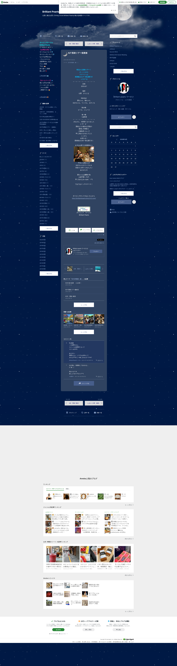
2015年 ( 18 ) (43, 191)
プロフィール (119, 100)
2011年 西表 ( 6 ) (45, 218)
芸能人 (67, 488)
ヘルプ (132, 641)
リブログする (99, 230)
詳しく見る (88, 629)
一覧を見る (123, 71)
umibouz (112, 49)
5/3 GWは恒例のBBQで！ (47, 116)
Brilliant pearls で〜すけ (123, 97)
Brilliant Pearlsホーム (116, 46)
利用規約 (95, 641)
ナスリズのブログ (115, 181)
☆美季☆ (71, 376)
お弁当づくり (49, 512)
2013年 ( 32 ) (44, 206)
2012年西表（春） (72, 62)
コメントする (85, 383)
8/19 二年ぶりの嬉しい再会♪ (48, 130)
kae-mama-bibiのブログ (117, 178)
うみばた (112, 66)
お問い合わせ (87, 641)
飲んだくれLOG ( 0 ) (46, 156)
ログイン (171, 2)
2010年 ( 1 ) (43, 223)
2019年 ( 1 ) (43, 162)
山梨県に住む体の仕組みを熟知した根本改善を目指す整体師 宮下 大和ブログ (123, 185)
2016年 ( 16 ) (43, 180)
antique (112, 60)
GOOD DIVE (113, 63)
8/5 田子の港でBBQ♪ (46, 137)
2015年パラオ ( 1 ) (45, 188)
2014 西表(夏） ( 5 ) (46, 194)
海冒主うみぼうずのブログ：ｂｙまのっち (122, 188)
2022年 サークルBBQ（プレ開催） (48, 108)
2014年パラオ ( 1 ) (45, 197)
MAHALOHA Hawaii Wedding (118, 55)
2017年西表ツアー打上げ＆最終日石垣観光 (49, 123)
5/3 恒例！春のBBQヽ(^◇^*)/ (48, 140)
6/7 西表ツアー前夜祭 (77, 53)
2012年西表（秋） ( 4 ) (46, 209)
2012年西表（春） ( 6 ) (46, 212)
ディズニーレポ (79, 512)
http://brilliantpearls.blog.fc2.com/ (84, 198)
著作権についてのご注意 (119, 212)
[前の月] (116, 139)
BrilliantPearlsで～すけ (75, 360)
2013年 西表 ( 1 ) (45, 203)
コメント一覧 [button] (101, 234)
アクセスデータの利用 (105, 641)
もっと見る (84, 305)
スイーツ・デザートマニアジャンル (55, 488)
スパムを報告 (77, 641)
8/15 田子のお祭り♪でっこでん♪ (48, 134)
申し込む (118, 629)
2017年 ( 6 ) (43, 171)
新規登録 (162, 2)
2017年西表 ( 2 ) (44, 168)
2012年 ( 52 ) (43, 215)
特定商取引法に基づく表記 (120, 641)
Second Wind (114, 52)
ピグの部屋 (128, 100)
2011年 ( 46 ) (43, 221)
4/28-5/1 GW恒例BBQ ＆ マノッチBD (49, 112)
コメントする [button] (86, 230)
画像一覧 (73, 36)
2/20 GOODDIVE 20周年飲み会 (49, 119)
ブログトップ (46, 36)
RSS (113, 209)
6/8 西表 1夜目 (74, 43)
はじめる (58, 629)
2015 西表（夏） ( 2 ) (46, 186)
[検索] (135, 36)
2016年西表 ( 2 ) (44, 174)
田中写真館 (113, 57)
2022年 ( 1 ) (43, 159)
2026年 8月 (123, 139)
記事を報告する (100, 243)
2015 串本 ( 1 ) (44, 183)
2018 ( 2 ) (42, 165)
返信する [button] (100, 360)
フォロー (96, 251)
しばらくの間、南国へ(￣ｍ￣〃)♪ (95, 43)
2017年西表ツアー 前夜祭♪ (48, 127)
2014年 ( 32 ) (44, 200)
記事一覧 (60, 36)
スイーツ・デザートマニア (112, 512)
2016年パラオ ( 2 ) (45, 177)
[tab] (55, 489)
